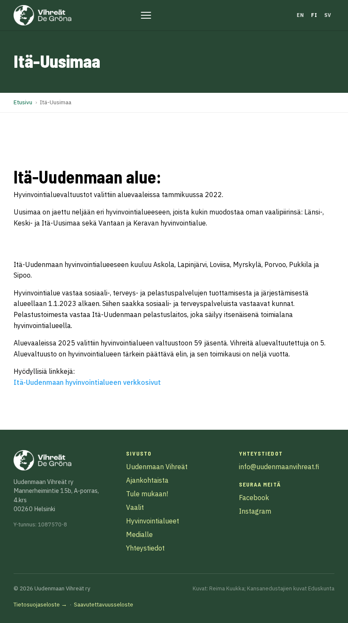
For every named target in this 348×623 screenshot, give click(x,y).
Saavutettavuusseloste (103, 604)
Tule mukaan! (147, 494)
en (300, 15)
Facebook (254, 497)
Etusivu (23, 102)
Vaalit (135, 507)
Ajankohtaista (147, 480)
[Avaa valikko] (146, 15)
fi (314, 15)
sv (327, 15)
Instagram (255, 511)
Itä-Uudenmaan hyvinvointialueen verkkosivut (87, 382)
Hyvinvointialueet (152, 521)
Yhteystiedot (145, 548)
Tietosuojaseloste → (40, 604)
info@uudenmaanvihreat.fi (279, 466)
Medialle (139, 534)
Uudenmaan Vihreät (157, 466)
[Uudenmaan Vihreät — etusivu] (42, 15)
